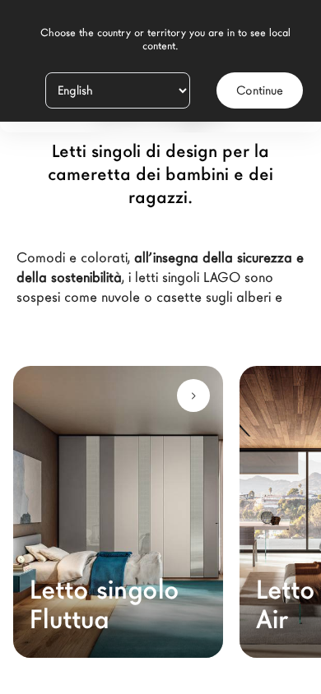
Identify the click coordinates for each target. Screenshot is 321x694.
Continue (259, 90)
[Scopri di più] (193, 395)
